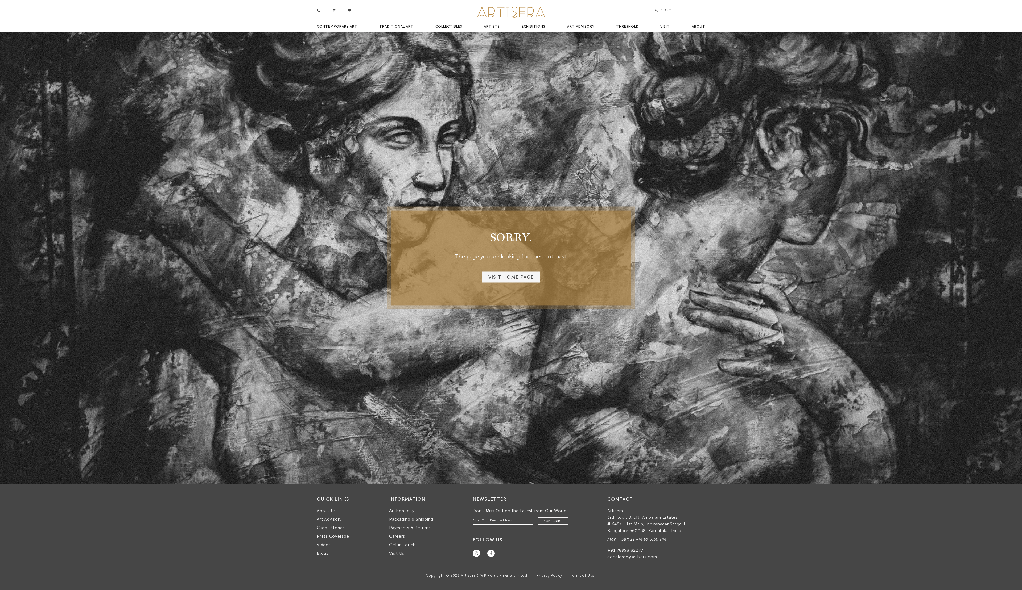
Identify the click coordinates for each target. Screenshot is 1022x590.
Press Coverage (333, 536)
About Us (326, 510)
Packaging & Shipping (411, 519)
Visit (665, 26)
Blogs (322, 553)
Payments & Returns (410, 527)
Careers (397, 536)
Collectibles (448, 26)
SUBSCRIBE (553, 521)
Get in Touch (402, 544)
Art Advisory (580, 26)
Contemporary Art (337, 26)
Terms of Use (582, 576)
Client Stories (331, 527)
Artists (492, 26)
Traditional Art (396, 26)
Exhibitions (533, 26)
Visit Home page (511, 277)
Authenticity (402, 510)
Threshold (627, 26)
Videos (324, 544)
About (698, 26)
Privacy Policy (549, 576)
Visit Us (396, 553)
